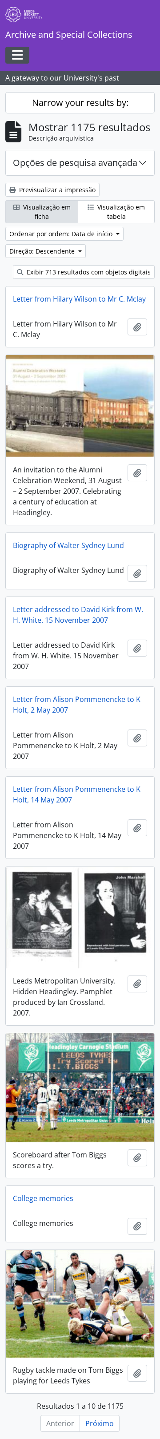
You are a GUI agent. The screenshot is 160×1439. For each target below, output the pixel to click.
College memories (43, 1198)
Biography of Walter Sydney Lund (68, 545)
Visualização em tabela (120, 212)
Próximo (99, 1423)
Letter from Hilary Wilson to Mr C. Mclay (79, 299)
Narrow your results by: (80, 103)
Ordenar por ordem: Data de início (61, 234)
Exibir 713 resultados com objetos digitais (88, 272)
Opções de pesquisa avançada (75, 163)
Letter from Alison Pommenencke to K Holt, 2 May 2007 (76, 704)
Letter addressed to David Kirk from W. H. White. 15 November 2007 (78, 615)
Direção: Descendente (42, 251)
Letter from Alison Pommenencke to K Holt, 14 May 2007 (76, 794)
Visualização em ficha (46, 212)
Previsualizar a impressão (56, 189)
